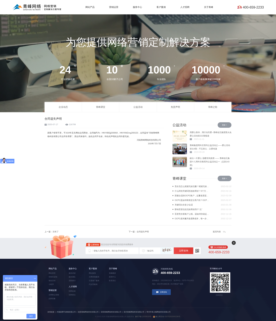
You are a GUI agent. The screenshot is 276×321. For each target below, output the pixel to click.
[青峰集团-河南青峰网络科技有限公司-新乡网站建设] (36, 7)
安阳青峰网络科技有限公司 (111, 312)
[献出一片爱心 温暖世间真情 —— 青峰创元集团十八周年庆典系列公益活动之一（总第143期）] (179, 161)
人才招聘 (184, 7)
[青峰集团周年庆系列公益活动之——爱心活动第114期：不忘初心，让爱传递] (179, 149)
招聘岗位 (72, 295)
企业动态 (63, 107)
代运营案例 (93, 284)
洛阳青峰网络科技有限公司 (88, 312)
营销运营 (113, 7)
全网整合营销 (54, 295)
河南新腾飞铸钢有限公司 (66, 312)
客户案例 (161, 7)
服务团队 (72, 277)
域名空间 (52, 281)
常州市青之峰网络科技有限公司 (158, 312)
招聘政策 (72, 291)
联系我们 (112, 281)
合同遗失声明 (143, 231)
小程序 (51, 284)
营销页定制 (53, 277)
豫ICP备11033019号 (143, 317)
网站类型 (52, 273)
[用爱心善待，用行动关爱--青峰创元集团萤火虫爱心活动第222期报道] (179, 136)
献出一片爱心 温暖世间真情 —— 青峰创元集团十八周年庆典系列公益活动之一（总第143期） (210, 161)
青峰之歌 (212, 107)
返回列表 (217, 231)
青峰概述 (112, 273)
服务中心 (137, 7)
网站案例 (92, 273)
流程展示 (72, 281)
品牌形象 (52, 299)
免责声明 (175, 107)
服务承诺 (72, 273)
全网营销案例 (94, 277)
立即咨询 (183, 250)
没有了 (56, 231)
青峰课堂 (100, 107)
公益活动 (138, 107)
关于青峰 (208, 7)
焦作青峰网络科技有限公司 (134, 312)
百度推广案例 (94, 281)
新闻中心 (112, 277)
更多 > (224, 125)
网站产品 (90, 7)
